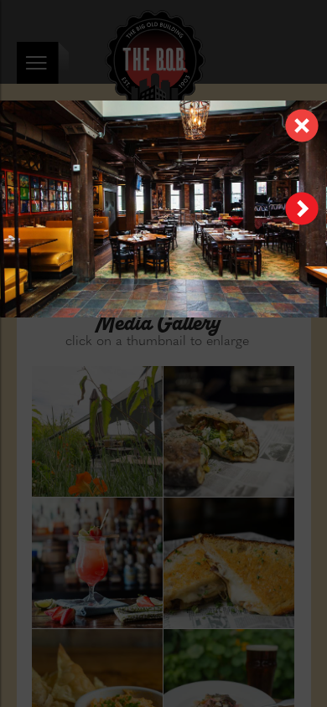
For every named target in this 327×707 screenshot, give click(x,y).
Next (302, 208)
